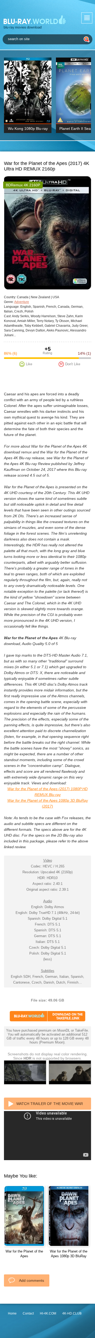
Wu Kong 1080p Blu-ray (28, 128)
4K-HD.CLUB (72, 1313)
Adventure (21, 302)
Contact (28, 1313)
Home (12, 1313)
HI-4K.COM (48, 1313)
